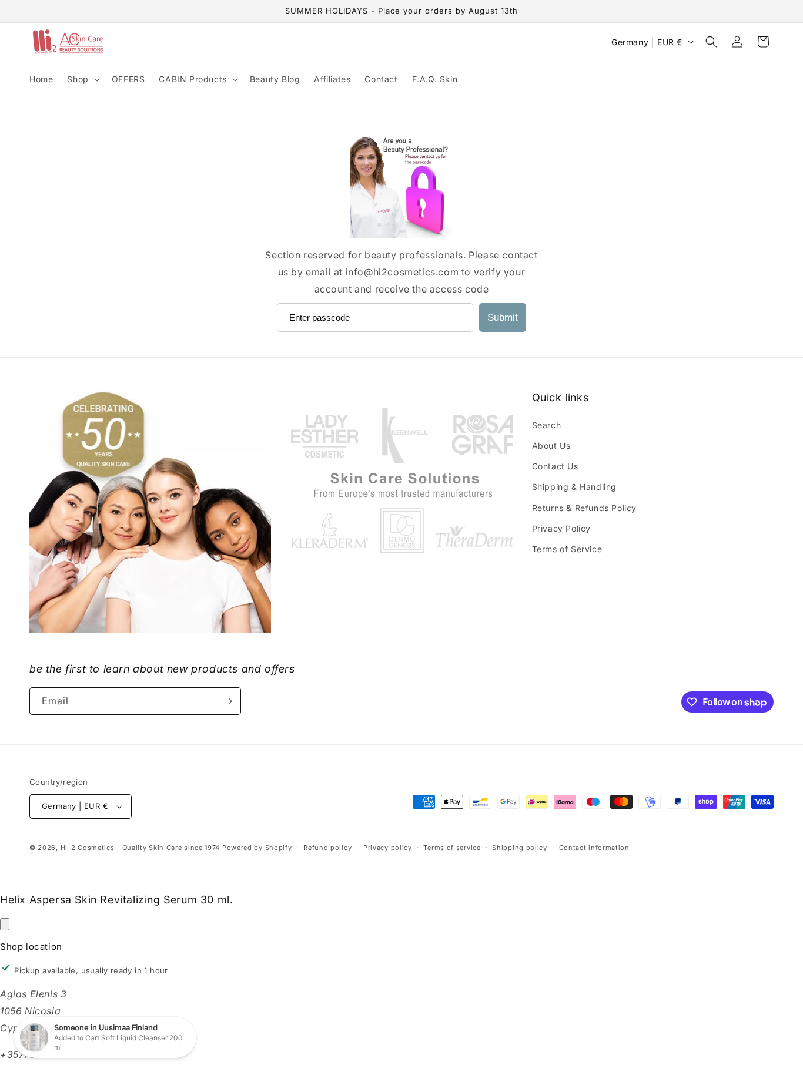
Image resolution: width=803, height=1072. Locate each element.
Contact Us (555, 466)
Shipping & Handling (574, 487)
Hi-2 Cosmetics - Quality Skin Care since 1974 (140, 848)
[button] (82, 79)
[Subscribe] (227, 701)
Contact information (594, 848)
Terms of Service (567, 549)
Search (546, 425)
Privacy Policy (561, 528)
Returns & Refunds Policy (584, 508)
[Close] (4, 924)
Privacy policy (387, 848)
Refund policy (327, 848)
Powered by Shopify (257, 848)
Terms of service (451, 848)
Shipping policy (519, 848)
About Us (551, 446)
